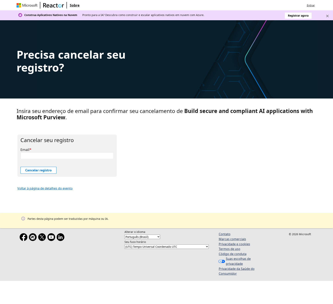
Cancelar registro (38, 170)
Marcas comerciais (232, 239)
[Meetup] (33, 238)
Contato (224, 234)
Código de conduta (232, 254)
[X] (42, 238)
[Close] (327, 16)
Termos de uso (229, 249)
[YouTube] (52, 238)
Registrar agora (298, 15)
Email (24, 149)
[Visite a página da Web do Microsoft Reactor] (54, 5)
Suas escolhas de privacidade (238, 261)
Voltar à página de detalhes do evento (45, 188)
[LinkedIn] (61, 238)
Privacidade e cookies (234, 244)
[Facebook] (24, 238)
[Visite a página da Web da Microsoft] (28, 5)
